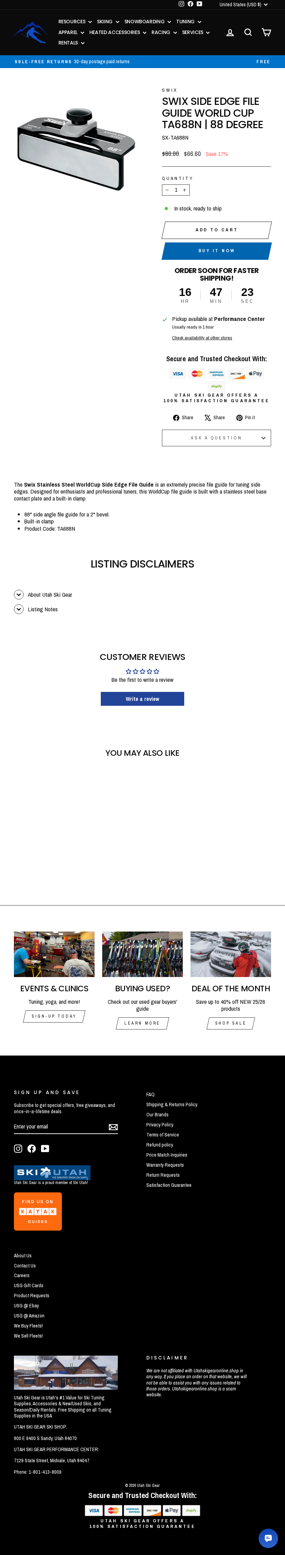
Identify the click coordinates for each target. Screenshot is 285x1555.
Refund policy (159, 1144)
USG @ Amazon (29, 1315)
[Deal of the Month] (230, 954)
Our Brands (157, 1114)
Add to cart (217, 230)
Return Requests (163, 1175)
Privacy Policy (159, 1124)
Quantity (178, 178)
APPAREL (68, 32)
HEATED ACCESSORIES (115, 32)
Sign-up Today (54, 1016)
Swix (170, 90)
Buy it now (216, 251)
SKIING (105, 21)
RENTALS (68, 42)
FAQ (150, 1094)
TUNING (186, 21)
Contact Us (25, 1265)
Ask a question (216, 438)
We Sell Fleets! (28, 1335)
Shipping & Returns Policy (171, 1104)
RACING (162, 32)
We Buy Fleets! (28, 1325)
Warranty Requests (165, 1164)
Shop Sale (230, 1023)
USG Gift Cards (28, 1285)
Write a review (142, 699)
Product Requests (31, 1295)
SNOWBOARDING (145, 21)
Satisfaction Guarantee (169, 1185)
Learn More (142, 1023)
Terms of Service (162, 1134)
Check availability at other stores (202, 337)
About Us (23, 1255)
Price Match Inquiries (166, 1154)
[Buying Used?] (142, 954)
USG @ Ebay (26, 1305)
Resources (72, 21)
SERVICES (193, 32)
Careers (22, 1275)
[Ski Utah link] (52, 1178)
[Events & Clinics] (54, 954)
